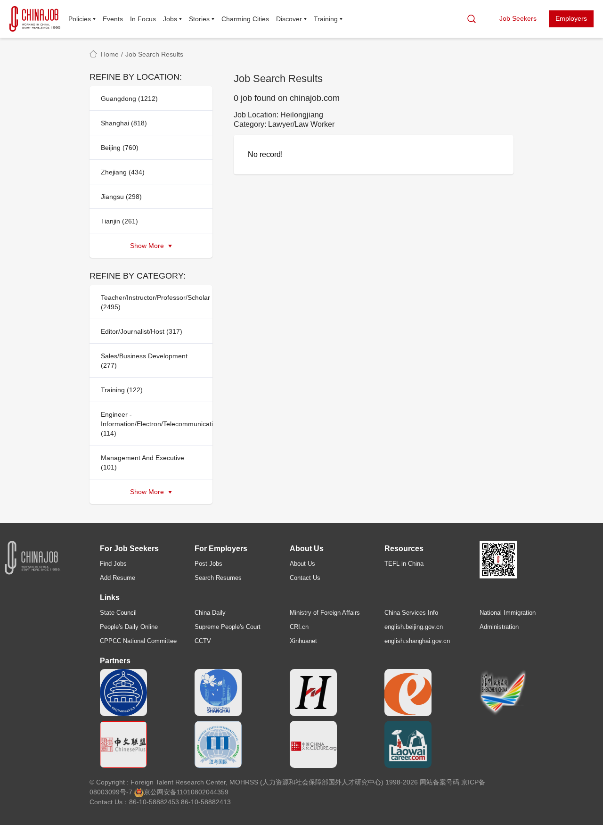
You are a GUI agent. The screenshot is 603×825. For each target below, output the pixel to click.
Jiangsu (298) (121, 196)
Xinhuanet (303, 640)
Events (113, 19)
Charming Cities (245, 19)
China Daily (210, 612)
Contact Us (305, 577)
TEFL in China (404, 563)
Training (326, 19)
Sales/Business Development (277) (144, 360)
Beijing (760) (120, 147)
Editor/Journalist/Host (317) (141, 331)
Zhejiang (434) (123, 172)
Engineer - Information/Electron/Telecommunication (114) (154, 424)
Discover (289, 19)
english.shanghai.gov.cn (417, 640)
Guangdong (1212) (129, 98)
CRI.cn (299, 626)
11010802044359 (202, 792)
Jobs (170, 19)
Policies (79, 19)
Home (110, 54)
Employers (571, 18)
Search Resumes (218, 577)
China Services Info (411, 612)
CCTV (203, 640)
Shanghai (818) (124, 123)
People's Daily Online (129, 626)
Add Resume (117, 577)
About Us (302, 563)
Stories (199, 19)
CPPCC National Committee (138, 640)
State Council (118, 612)
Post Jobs (208, 563)
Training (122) (122, 390)
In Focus (143, 19)
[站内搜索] (471, 18)
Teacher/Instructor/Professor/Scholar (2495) (154, 302)
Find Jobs (113, 563)
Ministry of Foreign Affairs (325, 612)
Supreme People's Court (228, 626)
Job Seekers (518, 18)
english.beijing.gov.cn (413, 626)
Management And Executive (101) (142, 462)
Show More (148, 245)
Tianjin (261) (119, 221)
